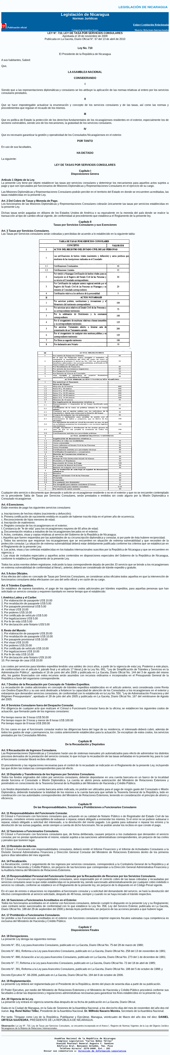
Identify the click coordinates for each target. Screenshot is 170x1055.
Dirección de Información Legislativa (102, 1051)
